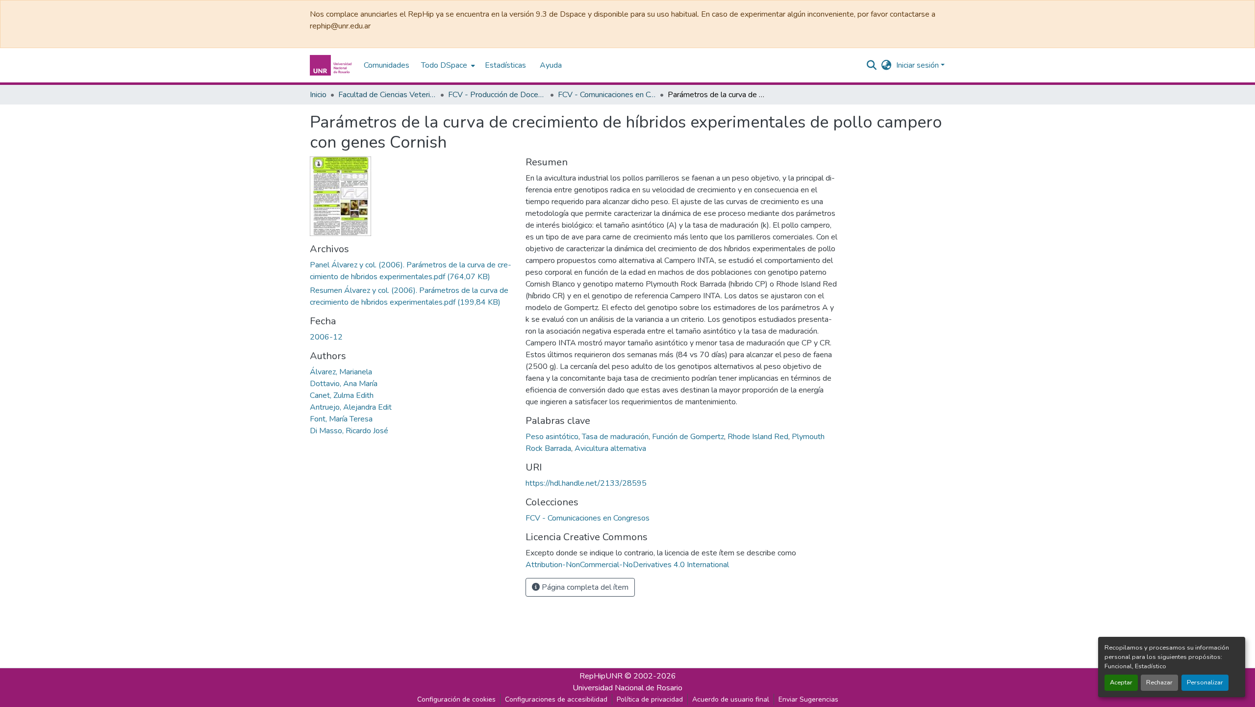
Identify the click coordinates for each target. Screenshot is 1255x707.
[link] (412, 271)
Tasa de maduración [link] (615, 436)
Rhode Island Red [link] (758, 436)
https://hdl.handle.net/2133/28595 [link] (586, 483)
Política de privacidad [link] (650, 699)
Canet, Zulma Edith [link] (342, 395)
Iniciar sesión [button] (918, 65)
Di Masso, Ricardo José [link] (349, 430)
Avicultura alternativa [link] (610, 448)
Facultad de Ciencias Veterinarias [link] (387, 94)
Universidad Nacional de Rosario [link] (627, 687)
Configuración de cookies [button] (456, 699)
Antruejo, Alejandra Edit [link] (351, 407)
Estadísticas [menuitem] (505, 65)
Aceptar (1121, 682)
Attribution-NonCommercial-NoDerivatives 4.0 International (627, 564)
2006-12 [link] (326, 337)
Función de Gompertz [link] (688, 436)
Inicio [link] (318, 94)
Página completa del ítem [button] (584, 587)
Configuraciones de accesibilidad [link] (556, 699)
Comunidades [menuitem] (386, 65)
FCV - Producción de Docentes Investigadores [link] (497, 94)
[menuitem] (447, 65)
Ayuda (551, 65)
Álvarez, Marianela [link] (341, 372)
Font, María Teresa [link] (341, 419)
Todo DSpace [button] (444, 65)
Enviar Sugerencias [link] (808, 699)
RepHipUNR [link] (601, 676)
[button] (332, 65)
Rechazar (1159, 682)
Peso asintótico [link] (552, 436)
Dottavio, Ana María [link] (343, 383)
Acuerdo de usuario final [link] (730, 699)
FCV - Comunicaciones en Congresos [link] (607, 94)
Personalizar (1205, 682)
